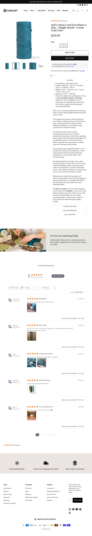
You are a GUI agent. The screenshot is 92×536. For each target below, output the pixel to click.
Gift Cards (28, 500)
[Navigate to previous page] (33, 434)
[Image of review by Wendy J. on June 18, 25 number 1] (31, 336)
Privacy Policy (51, 494)
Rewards (65, 10)
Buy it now (70, 58)
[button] (31, 307)
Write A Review (58, 276)
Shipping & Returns (53, 491)
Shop (32, 10)
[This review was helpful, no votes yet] (79, 318)
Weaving (6, 500)
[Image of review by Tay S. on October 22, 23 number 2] (41, 362)
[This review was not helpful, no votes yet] (82, 318)
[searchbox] (14, 287)
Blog (58, 10)
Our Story (51, 10)
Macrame (7, 497)
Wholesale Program (31, 497)
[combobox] (32, 287)
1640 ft (55, 46)
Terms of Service (52, 497)
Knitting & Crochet (9, 503)
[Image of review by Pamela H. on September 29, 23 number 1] (31, 389)
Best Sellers (42, 10)
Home (26, 10)
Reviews (49, 500)
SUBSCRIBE (78, 500)
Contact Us (50, 488)
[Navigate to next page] (59, 434)
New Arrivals (8, 494)
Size (52, 42)
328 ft (71, 46)
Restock (6, 491)
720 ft (63, 46)
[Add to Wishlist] (53, 75)
